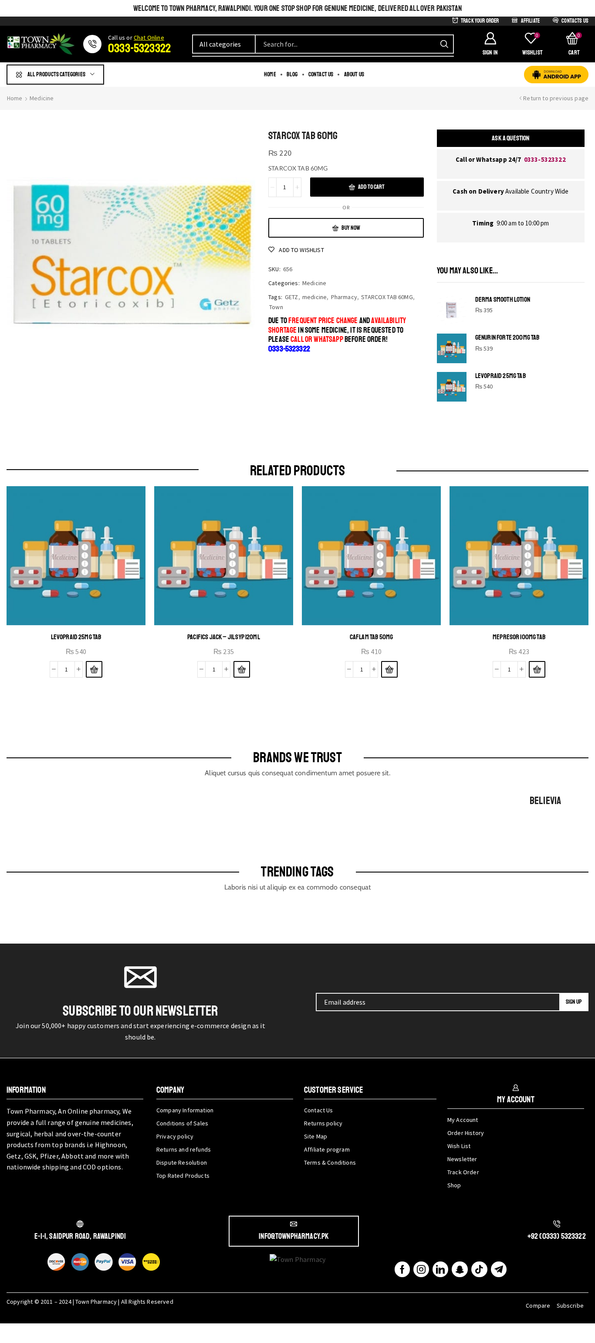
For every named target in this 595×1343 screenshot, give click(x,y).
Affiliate (530, 20)
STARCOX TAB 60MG (387, 297)
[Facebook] (402, 1269)
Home (15, 98)
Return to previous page (555, 98)
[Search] (444, 44)
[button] (490, 44)
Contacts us (574, 20)
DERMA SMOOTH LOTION (502, 300)
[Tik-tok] (479, 1269)
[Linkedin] (440, 1269)
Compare (538, 1305)
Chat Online (149, 37)
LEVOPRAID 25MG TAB (500, 376)
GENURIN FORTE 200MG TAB (507, 338)
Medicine (42, 98)
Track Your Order (480, 20)
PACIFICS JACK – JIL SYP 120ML (223, 637)
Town (276, 307)
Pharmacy (344, 297)
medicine (314, 297)
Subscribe (570, 1305)
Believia (545, 800)
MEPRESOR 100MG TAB (519, 637)
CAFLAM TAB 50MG (371, 637)
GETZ (291, 297)
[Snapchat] (460, 1269)
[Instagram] (421, 1269)
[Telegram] (499, 1269)
